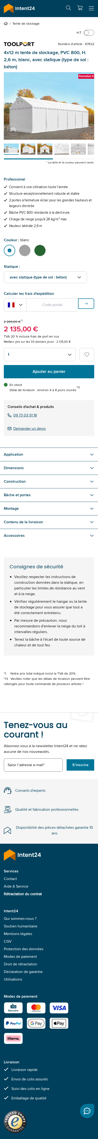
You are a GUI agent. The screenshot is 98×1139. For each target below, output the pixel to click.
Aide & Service (16, 886)
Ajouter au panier (49, 371)
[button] (80, 7)
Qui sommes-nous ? (20, 918)
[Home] (7, 23)
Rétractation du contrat (23, 894)
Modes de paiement (20, 956)
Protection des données (23, 949)
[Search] (68, 8)
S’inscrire (80, 765)
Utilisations (13, 979)
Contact (10, 878)
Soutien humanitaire (20, 926)
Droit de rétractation (20, 964)
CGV (8, 941)
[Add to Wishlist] (86, 354)
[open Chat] (87, 1111)
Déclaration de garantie (23, 971)
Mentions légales (18, 933)
